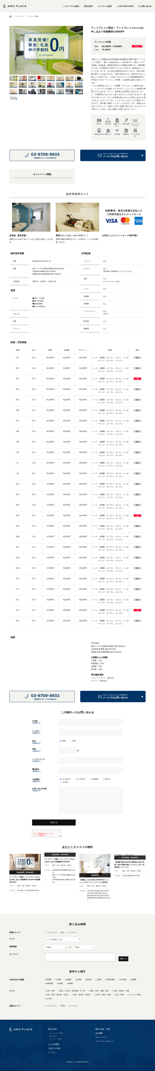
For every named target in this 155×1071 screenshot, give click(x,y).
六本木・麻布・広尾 (103, 995)
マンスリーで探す (55, 1039)
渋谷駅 (58, 979)
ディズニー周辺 (135, 995)
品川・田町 (119, 995)
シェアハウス (19, 16)
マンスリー (72, 932)
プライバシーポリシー (104, 1041)
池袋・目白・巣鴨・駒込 (99, 991)
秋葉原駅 (49, 983)
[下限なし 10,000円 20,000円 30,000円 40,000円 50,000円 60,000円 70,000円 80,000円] (56, 947)
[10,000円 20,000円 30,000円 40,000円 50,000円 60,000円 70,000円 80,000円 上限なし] (84, 947)
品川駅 (78, 979)
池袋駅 (68, 979)
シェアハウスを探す (71, 6)
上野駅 (98, 979)
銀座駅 (133, 979)
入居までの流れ (54, 1048)
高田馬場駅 (110, 979)
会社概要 (99, 1033)
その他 (48, 998)
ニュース (51, 1052)
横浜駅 (70, 983)
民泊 (62, 932)
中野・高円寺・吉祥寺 (81, 995)
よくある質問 (53, 1044)
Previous (12, 50)
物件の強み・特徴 (102, 1029)
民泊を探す (88, 6)
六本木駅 (123, 979)
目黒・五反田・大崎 (121, 991)
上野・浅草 (50, 991)
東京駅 (88, 979)
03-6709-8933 (126, 6)
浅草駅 (60, 983)
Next (80, 50)
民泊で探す (53, 1036)
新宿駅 (48, 979)
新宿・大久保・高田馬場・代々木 (72, 991)
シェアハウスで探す (56, 1033)
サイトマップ (100, 1037)
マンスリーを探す (105, 6)
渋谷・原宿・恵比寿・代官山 (57, 995)
